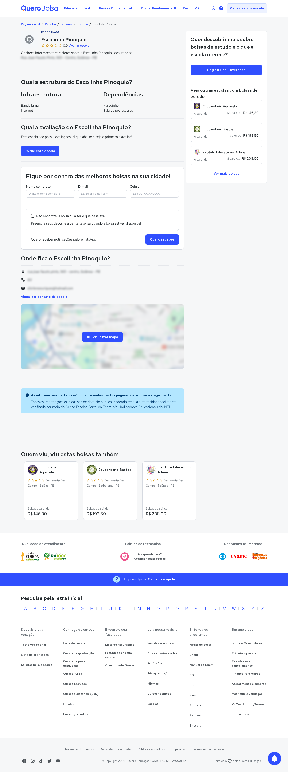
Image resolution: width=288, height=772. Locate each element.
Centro (82, 24)
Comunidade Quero (119, 665)
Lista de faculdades (119, 644)
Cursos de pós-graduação (74, 663)
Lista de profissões (35, 655)
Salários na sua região (36, 665)
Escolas (68, 704)
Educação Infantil (78, 8)
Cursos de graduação (78, 653)
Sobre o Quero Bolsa (247, 643)
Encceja (195, 725)
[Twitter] (49, 760)
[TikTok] (41, 760)
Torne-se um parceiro (208, 749)
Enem (194, 655)
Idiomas (153, 683)
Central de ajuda (161, 579)
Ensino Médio (194, 8)
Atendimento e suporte (249, 684)
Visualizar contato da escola (44, 296)
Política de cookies (151, 749)
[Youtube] (58, 760)
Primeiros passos (244, 653)
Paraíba (50, 24)
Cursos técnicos (75, 684)
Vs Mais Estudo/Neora (248, 704)
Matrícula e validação (247, 694)
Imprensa (178, 749)
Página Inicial (30, 24)
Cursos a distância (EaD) (80, 694)
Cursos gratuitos (75, 714)
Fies (193, 695)
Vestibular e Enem (160, 643)
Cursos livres (72, 674)
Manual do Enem (201, 665)
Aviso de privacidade (116, 749)
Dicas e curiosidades (162, 653)
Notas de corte (201, 644)
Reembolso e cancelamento (242, 663)
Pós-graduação (158, 673)
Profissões (155, 663)
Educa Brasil (241, 714)
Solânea (67, 24)
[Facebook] (24, 760)
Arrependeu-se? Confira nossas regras (150, 556)
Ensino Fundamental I (116, 8)
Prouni (194, 685)
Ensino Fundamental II (158, 8)
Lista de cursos (74, 643)
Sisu (193, 675)
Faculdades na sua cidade (118, 655)
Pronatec (196, 705)
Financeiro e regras (246, 674)
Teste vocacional (33, 644)
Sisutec (195, 715)
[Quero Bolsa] (39, 8)
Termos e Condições (79, 749)
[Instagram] (32, 760)
